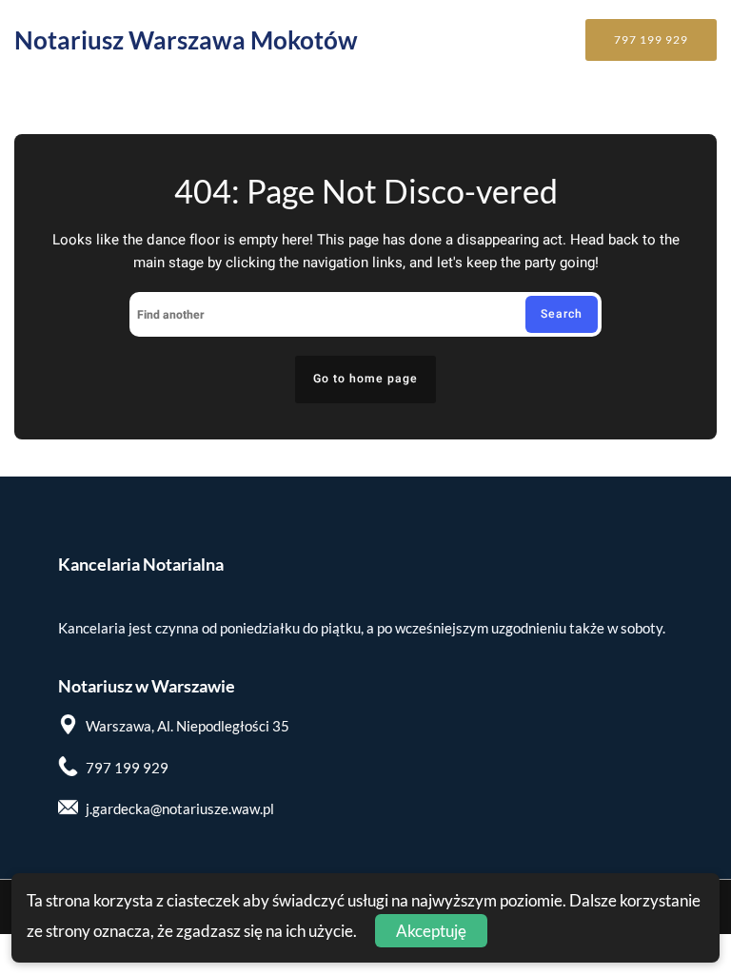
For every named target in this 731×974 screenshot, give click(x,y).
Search (562, 313)
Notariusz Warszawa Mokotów (186, 40)
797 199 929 (651, 39)
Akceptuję (431, 931)
